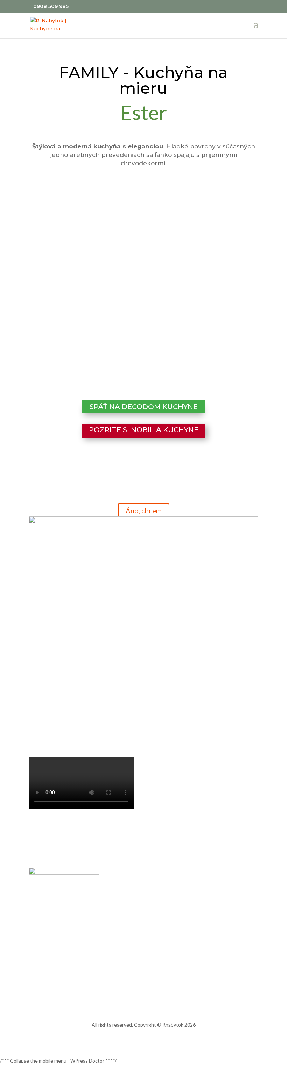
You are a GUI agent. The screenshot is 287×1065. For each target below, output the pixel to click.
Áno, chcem (144, 510)
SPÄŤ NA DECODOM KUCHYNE (144, 407)
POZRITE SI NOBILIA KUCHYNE (143, 430)
